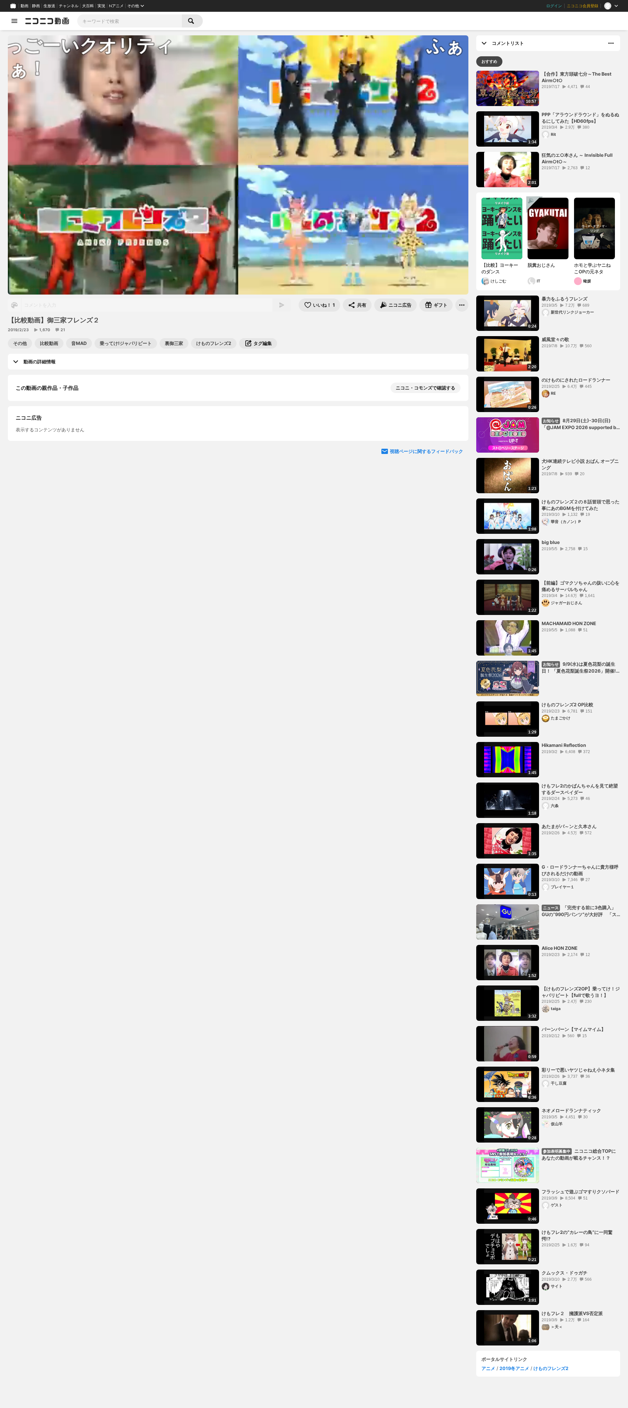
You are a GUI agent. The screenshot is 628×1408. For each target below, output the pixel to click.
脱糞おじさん (541, 265)
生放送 (49, 6)
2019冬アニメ (514, 1368)
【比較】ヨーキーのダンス (499, 268)
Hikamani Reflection (564, 745)
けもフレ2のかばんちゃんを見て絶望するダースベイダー (580, 789)
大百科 (88, 6)
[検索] (192, 20)
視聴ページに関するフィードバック (426, 578)
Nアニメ (116, 6)
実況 (101, 6)
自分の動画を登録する (53, 455)
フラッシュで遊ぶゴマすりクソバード (580, 1191)
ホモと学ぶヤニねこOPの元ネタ (592, 268)
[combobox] (129, 20)
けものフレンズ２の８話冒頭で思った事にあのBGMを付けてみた (580, 505)
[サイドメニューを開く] (14, 20)
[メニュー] (461, 305)
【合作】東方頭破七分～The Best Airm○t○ (576, 77)
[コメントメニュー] (611, 43)
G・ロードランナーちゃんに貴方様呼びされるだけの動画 (580, 870)
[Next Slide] (455, 516)
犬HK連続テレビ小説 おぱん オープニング (580, 464)
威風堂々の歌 (555, 339)
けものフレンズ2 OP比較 (567, 704)
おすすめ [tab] (489, 61)
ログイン (554, 6)
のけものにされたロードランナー (576, 380)
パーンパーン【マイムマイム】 (574, 1029)
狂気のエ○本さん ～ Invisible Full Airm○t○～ (577, 158)
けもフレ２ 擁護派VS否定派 (572, 1313)
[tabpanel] (548, 708)
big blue (551, 542)
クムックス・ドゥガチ (564, 1272)
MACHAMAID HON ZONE (569, 623)
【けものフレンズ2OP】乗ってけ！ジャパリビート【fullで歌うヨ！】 (581, 992)
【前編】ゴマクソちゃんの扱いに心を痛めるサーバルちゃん (580, 586)
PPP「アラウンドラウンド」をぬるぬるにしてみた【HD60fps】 (580, 118)
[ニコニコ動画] (47, 21)
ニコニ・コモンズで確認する (425, 387)
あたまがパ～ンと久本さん (569, 826)
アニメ (488, 1368)
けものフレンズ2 (550, 1368)
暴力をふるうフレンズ (564, 298)
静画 (36, 6)
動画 (24, 6)
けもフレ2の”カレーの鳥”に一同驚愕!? (577, 1235)
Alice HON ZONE (560, 948)
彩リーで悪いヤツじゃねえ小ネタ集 (578, 1070)
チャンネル (68, 6)
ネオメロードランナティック (571, 1110)
